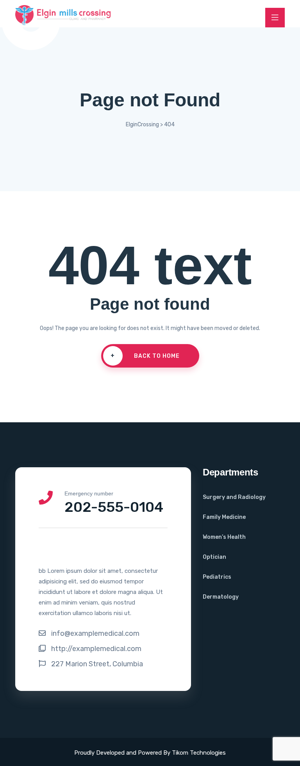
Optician (214, 557)
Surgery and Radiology (234, 497)
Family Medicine (224, 517)
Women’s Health (224, 537)
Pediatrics (217, 577)
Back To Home (145, 355)
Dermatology (221, 597)
